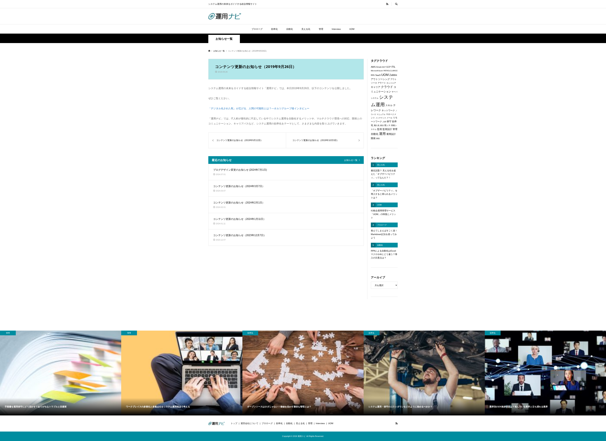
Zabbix (393, 75)
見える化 (305, 29)
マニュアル (381, 114)
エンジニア (391, 83)
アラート (382, 83)
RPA (373, 75)
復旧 (382, 125)
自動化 (289, 29)
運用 (382, 133)
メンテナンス (381, 118)
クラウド (387, 86)
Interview (336, 29)
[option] (60, 373)
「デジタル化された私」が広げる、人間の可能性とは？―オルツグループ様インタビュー (258, 108)
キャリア (375, 87)
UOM (351, 29)
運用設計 (391, 134)
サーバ (394, 92)
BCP (384, 67)
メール (389, 118)
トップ (234, 423)
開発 (373, 138)
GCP (388, 67)
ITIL (393, 67)
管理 (321, 29)
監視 (379, 129)
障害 (378, 138)
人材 (384, 122)
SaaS (378, 75)
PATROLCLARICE (390, 71)
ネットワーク (388, 110)
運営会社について (249, 423)
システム (374, 98)
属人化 (377, 125)
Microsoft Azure (377, 71)
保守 (389, 121)
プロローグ (257, 29)
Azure (379, 67)
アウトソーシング (380, 79)
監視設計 (387, 129)
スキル (388, 105)
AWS (373, 67)
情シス (387, 125)
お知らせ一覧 (350, 160)
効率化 (274, 29)
